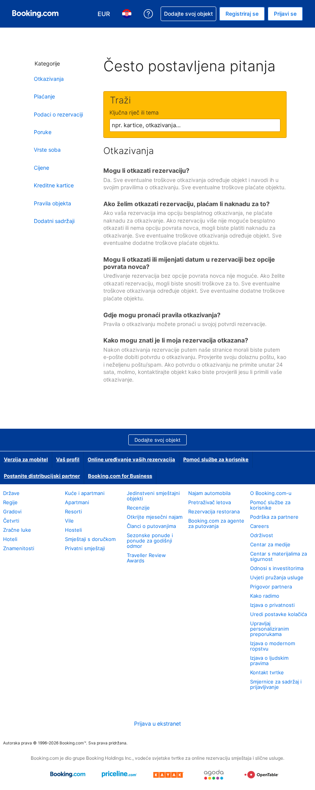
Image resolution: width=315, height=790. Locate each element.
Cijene (41, 167)
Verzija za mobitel (26, 459)
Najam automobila (209, 493)
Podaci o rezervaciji (58, 114)
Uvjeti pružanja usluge (276, 577)
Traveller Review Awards (146, 558)
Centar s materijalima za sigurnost (278, 556)
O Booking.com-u (271, 493)
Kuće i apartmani (84, 493)
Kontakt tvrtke (267, 672)
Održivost (261, 535)
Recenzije (138, 508)
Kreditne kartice (54, 185)
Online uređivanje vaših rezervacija (131, 459)
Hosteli (73, 530)
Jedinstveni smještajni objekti (153, 496)
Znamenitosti (18, 548)
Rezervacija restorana (214, 511)
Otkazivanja (49, 78)
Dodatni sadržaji (54, 221)
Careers (259, 526)
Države (11, 493)
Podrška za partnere (274, 517)
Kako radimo (264, 596)
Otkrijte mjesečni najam (154, 517)
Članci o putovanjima (151, 526)
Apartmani (77, 502)
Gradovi (12, 511)
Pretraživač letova (209, 502)
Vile (69, 521)
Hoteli (10, 539)
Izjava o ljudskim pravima (269, 660)
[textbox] (194, 125)
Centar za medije (270, 544)
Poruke (42, 132)
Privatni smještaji (85, 548)
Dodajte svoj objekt (157, 440)
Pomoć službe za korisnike (216, 459)
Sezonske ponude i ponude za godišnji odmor (150, 540)
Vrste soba (47, 149)
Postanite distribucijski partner (42, 476)
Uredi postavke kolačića (278, 614)
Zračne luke (17, 530)
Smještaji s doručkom (90, 539)
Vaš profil (68, 459)
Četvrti (11, 521)
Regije (10, 502)
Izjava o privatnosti (272, 605)
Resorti (73, 511)
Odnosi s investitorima (276, 568)
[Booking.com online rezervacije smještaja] (35, 14)
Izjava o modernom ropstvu (272, 646)
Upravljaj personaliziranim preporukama (269, 628)
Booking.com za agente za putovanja (216, 523)
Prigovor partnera (271, 586)
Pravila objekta (52, 203)
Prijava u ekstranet (157, 723)
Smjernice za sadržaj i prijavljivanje (276, 684)
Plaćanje (44, 96)
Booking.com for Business (120, 476)
